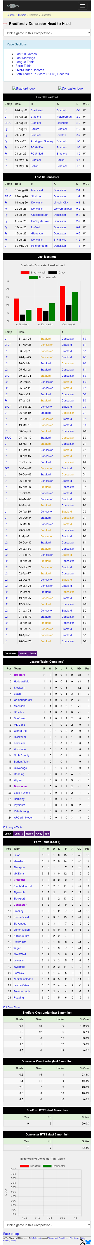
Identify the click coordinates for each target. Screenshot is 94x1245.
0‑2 (78, 208)
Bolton (60, 160)
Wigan (18, 780)
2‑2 (78, 129)
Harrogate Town (40, 221)
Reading (19, 774)
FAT (7, 468)
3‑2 (78, 135)
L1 (6, 110)
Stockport (36, 196)
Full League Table (12, 827)
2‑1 (78, 190)
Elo (47, 833)
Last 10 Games (26, 54)
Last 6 (8, 833)
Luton (17, 693)
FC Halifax (37, 147)
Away (33, 653)
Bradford (62, 110)
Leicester (19, 743)
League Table (25, 61)
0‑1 (78, 110)
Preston (61, 135)
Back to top (11, 1233)
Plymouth (19, 805)
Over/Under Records (30, 70)
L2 (6, 357)
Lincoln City (61, 202)
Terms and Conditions (58, 1238)
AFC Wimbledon (23, 817)
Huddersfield (21, 681)
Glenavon (37, 233)
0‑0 (78, 214)
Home (23, 653)
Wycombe (20, 749)
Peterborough (65, 116)
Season (11, 14)
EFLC (8, 122)
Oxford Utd (20, 730)
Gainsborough (39, 214)
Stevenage (20, 768)
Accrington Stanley (42, 141)
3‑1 (85, 344)
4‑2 (78, 239)
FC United (37, 153)
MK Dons (19, 724)
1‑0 (78, 141)
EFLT (8, 344)
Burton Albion (22, 761)
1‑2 (78, 153)
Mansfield (37, 190)
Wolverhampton (63, 208)
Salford (35, 129)
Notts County (21, 755)
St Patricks (60, 239)
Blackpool (20, 737)
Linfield (35, 227)
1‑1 (78, 196)
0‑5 (78, 233)
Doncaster (60, 190)
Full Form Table (11, 1007)
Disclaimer (75, 1238)
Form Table (23, 65)
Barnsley (19, 799)
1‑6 (78, 147)
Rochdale (62, 122)
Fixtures (22, 14)
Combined (11, 653)
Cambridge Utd (23, 700)
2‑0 (78, 116)
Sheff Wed (37, 110)
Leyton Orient (22, 792)
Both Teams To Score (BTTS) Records (42, 74)
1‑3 (78, 245)
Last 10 (19, 833)
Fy (6, 129)
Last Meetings (25, 58)
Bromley (19, 712)
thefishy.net (35, 1238)
